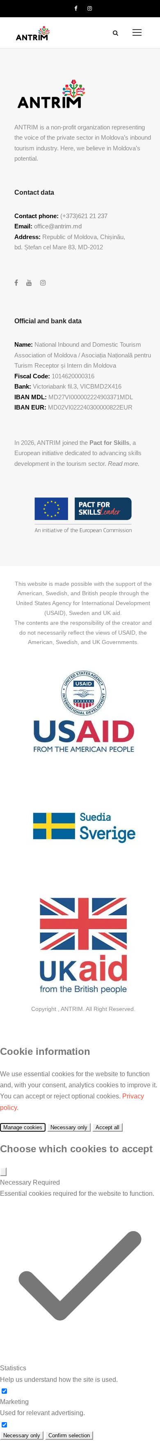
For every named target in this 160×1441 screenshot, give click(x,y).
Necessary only (68, 1127)
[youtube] (29, 282)
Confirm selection (69, 1435)
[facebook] (75, 8)
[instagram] (89, 8)
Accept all (107, 1127)
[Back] (3, 1171)
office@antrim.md (58, 226)
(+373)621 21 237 (83, 215)
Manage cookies (22, 1127)
